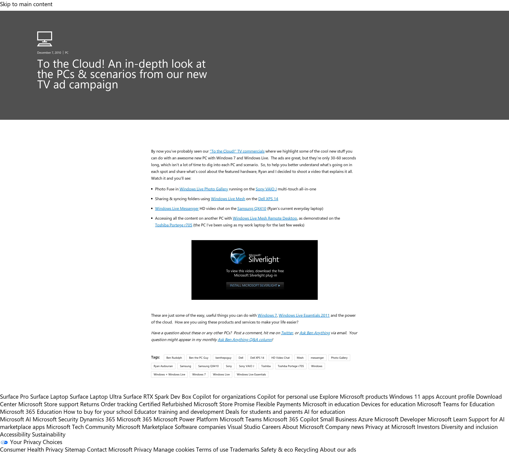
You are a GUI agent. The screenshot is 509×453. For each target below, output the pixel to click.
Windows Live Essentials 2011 (304, 315)
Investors (428, 426)
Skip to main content (26, 4)
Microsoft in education (331, 404)
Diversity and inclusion (469, 426)
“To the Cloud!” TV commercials (237, 151)
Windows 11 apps (411, 396)
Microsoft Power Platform (185, 419)
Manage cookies (173, 449)
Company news (344, 426)
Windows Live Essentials (251, 374)
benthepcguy (223, 357)
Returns (89, 404)
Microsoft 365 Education (31, 411)
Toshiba (266, 366)
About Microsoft (303, 426)
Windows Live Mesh (228, 198)
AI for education (324, 411)
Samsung (185, 366)
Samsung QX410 (251, 208)
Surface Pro (14, 396)
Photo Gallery (339, 357)
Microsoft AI (15, 419)
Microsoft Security (55, 419)
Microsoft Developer (400, 419)
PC (66, 53)
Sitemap (75, 449)
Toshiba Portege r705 (173, 224)
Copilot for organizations (224, 396)
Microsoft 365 (134, 419)
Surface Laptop (49, 396)
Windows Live (221, 374)
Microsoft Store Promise (224, 404)
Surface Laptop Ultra (96, 396)
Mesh (300, 357)
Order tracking (119, 404)
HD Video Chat (280, 357)
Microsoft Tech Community (80, 426)
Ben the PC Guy (198, 357)
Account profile (455, 396)
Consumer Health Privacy (31, 449)
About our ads (338, 449)
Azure (365, 419)
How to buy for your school (98, 411)
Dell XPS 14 (268, 198)
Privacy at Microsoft (390, 426)
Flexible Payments (278, 404)
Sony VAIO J (266, 188)
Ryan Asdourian (163, 366)
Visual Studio (243, 426)
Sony (229, 366)
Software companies (200, 426)
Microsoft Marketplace (144, 426)
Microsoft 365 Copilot (291, 419)
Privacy (143, 449)
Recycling (306, 449)
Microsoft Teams (241, 419)
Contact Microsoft (109, 449)
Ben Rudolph (174, 357)
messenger (317, 357)
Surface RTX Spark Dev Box (157, 396)
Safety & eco (277, 449)
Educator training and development (179, 411)
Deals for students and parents (264, 411)
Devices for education (388, 404)
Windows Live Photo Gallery (204, 188)
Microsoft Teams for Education (455, 404)
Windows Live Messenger (177, 208)
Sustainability (48, 434)
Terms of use (212, 449)
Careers (271, 426)
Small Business (338, 419)
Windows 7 (267, 315)
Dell (241, 357)
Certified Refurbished (165, 404)
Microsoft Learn (447, 419)
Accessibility (15, 434)
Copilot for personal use (287, 396)
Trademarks (244, 449)
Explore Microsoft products (354, 396)
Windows (316, 366)
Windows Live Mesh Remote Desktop (265, 218)
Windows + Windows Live (169, 374)
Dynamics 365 (97, 419)
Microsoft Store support (48, 404)
